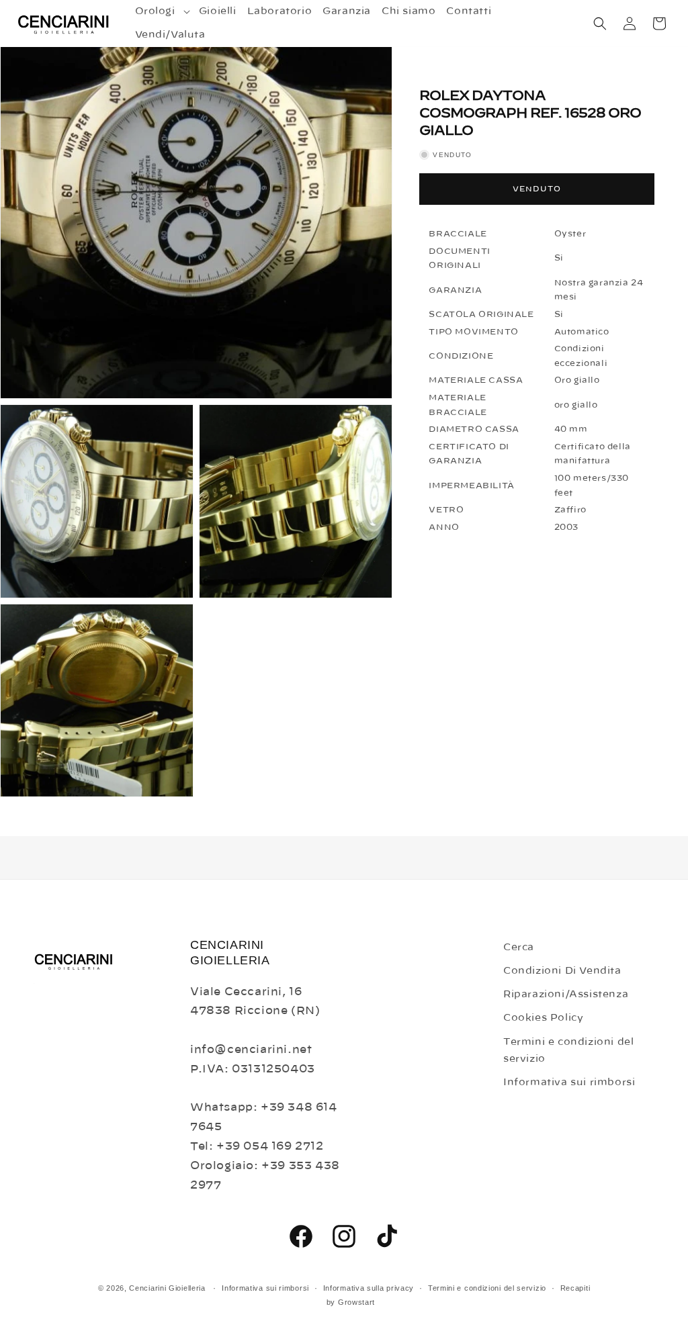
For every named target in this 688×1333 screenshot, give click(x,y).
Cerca (518, 947)
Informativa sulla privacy (369, 1288)
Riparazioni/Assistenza (565, 994)
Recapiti (575, 1288)
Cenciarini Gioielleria (167, 1288)
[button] (162, 11)
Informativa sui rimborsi (569, 1082)
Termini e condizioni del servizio (568, 1051)
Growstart (356, 1302)
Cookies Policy (543, 1018)
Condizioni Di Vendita (562, 971)
